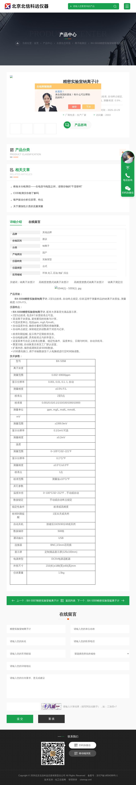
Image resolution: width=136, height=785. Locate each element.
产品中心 (47, 43)
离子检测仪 (80, 43)
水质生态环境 (63, 43)
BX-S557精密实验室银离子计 (43, 600)
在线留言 (34, 222)
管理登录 (72, 779)
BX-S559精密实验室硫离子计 (103, 600)
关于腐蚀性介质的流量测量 (28, 206)
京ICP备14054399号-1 (107, 775)
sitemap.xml (86, 779)
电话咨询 (127, 180)
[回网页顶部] (127, 168)
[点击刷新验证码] (51, 706)
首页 (36, 43)
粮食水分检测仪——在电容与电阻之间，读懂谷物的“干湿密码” (47, 186)
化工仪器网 (60, 779)
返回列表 (70, 600)
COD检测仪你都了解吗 (26, 193)
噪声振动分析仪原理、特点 (28, 199)
